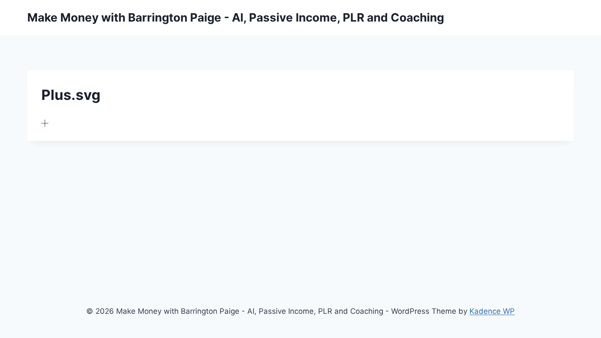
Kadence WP (492, 311)
